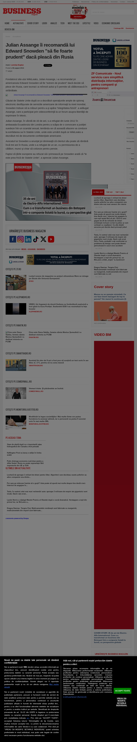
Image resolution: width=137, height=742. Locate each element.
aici (28, 718)
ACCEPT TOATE (122, 691)
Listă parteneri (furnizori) (74, 697)
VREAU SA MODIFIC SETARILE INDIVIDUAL (121, 701)
